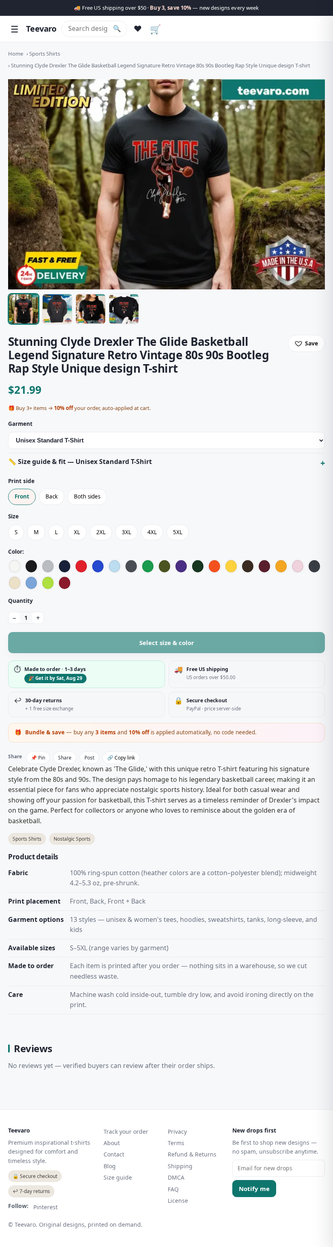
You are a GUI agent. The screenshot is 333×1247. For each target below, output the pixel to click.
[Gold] (281, 566)
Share (64, 757)
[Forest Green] (197, 566)
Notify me (254, 1188)
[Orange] (214, 566)
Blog (110, 1166)
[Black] (31, 566)
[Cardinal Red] (64, 582)
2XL (101, 532)
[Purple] (181, 566)
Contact (114, 1154)
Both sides (87, 496)
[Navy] (64, 566)
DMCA (176, 1177)
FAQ (173, 1189)
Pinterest (45, 1207)
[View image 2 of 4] (57, 308)
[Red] (81, 566)
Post (89, 757)
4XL (152, 532)
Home (15, 53)
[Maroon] (264, 566)
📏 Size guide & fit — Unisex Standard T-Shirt (80, 461)
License (178, 1200)
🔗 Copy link (121, 757)
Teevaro (41, 28)
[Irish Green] (147, 566)
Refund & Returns (192, 1154)
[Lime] (47, 582)
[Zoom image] (166, 184)
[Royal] (97, 566)
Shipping (180, 1166)
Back (51, 496)
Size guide (118, 1177)
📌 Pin (38, 757)
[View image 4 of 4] (124, 308)
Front (22, 496)
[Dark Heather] (314, 566)
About (112, 1143)
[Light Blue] (114, 566)
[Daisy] (231, 566)
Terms (176, 1143)
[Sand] (14, 582)
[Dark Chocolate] (247, 566)
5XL (177, 532)
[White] (14, 566)
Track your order (126, 1131)
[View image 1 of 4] (23, 308)
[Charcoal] (131, 566)
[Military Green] (164, 566)
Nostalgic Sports (72, 838)
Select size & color (166, 643)
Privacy (177, 1131)
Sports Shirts (44, 53)
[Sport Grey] (47, 566)
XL (77, 532)
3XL (126, 532)
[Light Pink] (297, 566)
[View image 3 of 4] (91, 308)
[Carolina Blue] (31, 582)
